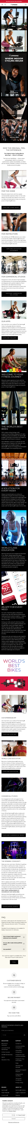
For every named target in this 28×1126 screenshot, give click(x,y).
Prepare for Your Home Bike (20, 1059)
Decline (14, 1118)
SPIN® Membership (6, 1054)
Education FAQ (5, 1059)
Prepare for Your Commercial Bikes (20, 1055)
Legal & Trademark (21, 1092)
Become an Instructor (4, 1044)
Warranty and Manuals (19, 1066)
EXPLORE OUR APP (9, 734)
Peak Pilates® (5, 1092)
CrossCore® (4, 1095)
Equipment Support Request (21, 1070)
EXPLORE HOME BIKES (11, 207)
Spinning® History (21, 1090)
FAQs (14, 962)
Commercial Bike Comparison (20, 1046)
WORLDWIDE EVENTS (10, 906)
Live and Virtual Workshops (5, 1048)
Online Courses (5, 1052)
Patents (18, 1095)
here (23, 987)
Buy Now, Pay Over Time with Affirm (14, 1)
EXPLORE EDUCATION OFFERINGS (14, 249)
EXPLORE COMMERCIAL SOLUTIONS (14, 294)
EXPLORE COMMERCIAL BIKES (13, 835)
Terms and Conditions (18, 1079)
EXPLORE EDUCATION (10, 771)
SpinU (3, 1057)
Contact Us (19, 1043)
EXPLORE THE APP (9, 338)
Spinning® (4, 1090)
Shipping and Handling (19, 1075)
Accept (14, 1115)
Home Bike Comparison (19, 1051)
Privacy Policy (12, 1111)
